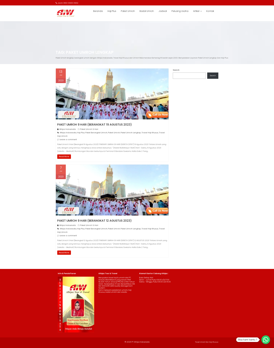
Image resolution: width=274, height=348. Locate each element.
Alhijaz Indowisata (67, 129)
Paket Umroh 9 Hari (89, 129)
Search (176, 70)
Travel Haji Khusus (150, 132)
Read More (64, 156)
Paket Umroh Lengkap (131, 132)
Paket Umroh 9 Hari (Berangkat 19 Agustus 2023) (94, 125)
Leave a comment (68, 139)
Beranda (98, 11)
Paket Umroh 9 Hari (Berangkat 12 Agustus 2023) (94, 221)
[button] (265, 339)
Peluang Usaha (180, 11)
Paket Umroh (128, 11)
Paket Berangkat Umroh (96, 132)
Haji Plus (111, 11)
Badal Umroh (147, 11)
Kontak (210, 11)
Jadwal (163, 11)
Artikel (196, 11)
